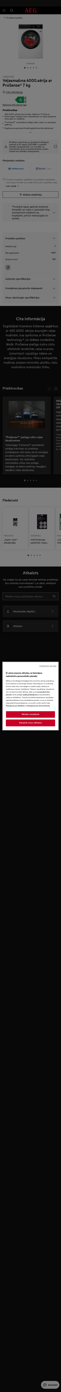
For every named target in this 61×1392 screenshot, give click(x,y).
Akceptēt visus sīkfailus (30, 723)
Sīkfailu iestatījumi (30, 714)
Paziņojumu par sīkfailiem (15, 705)
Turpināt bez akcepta (47, 666)
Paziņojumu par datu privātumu (38, 705)
